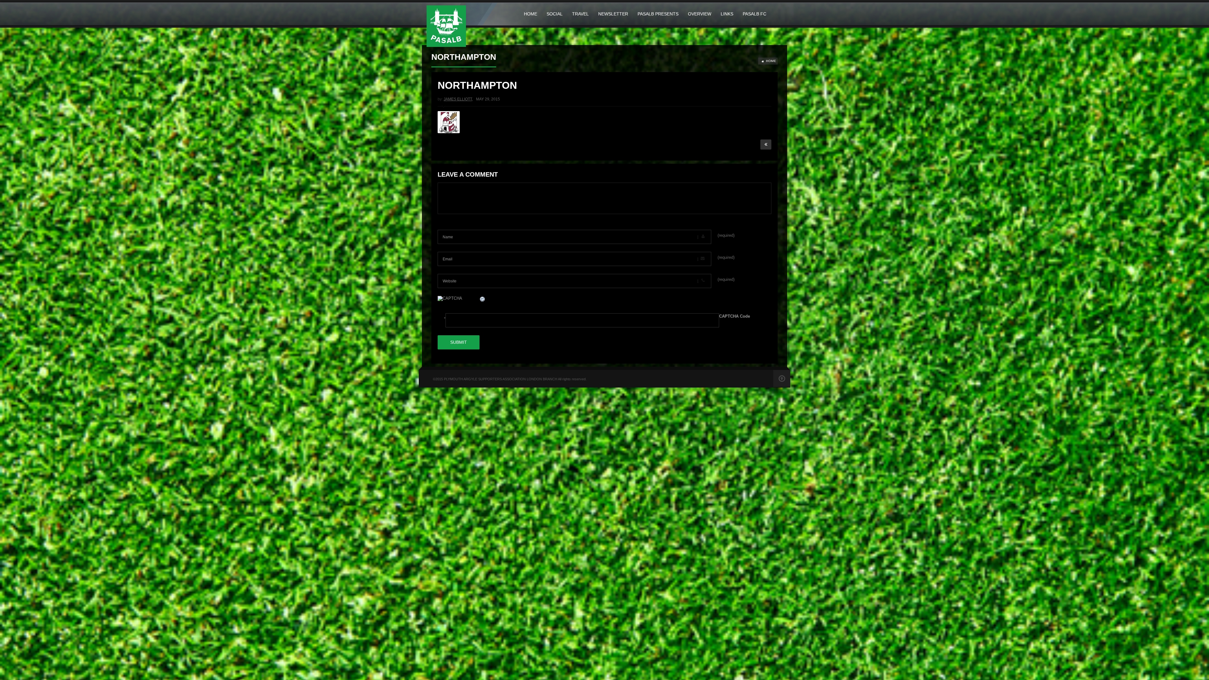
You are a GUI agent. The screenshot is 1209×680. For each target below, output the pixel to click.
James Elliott (458, 99)
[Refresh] (482, 300)
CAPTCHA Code (734, 316)
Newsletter (613, 13)
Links (727, 13)
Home (530, 13)
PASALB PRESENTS (658, 13)
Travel (580, 13)
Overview (699, 13)
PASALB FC (754, 13)
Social (555, 13)
